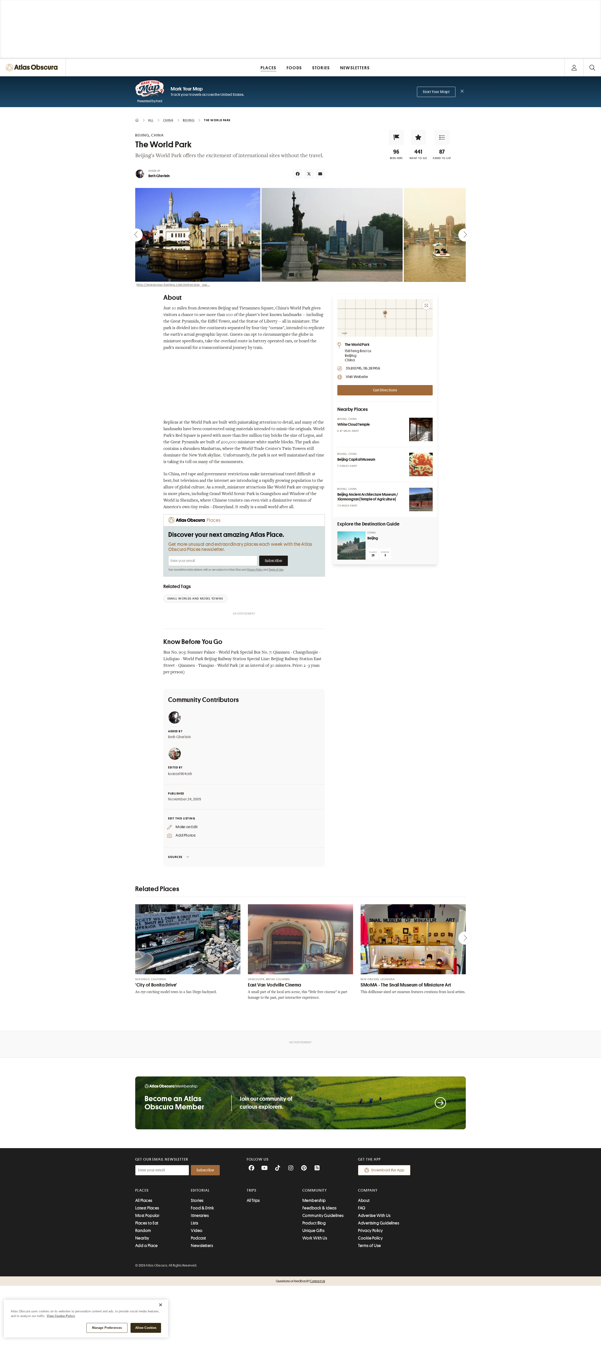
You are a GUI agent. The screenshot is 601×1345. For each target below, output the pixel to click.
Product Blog (314, 1223)
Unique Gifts (313, 1230)
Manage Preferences (107, 1327)
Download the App (388, 1170)
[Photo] (421, 429)
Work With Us (314, 1238)
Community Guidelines (322, 1215)
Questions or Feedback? (300, 1281)
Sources (175, 856)
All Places (143, 1200)
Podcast (198, 1238)
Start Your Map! (436, 92)
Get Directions (385, 390)
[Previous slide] (136, 235)
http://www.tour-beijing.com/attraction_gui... (173, 284)
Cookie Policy (370, 1238)
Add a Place (146, 1246)
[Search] (592, 67)
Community (314, 1190)
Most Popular (147, 1215)
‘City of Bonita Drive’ (156, 984)
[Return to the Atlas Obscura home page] (33, 67)
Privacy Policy (255, 569)
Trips (252, 1190)
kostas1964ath (180, 774)
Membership (314, 1200)
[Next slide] (464, 235)
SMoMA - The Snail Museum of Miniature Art (406, 984)
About (364, 1200)
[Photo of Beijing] (351, 545)
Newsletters (202, 1246)
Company (368, 1190)
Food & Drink (202, 1208)
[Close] (160, 1305)
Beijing (372, 538)
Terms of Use (276, 569)
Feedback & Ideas (319, 1208)
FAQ (361, 1208)
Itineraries (200, 1215)
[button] (396, 137)
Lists (194, 1223)
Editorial (200, 1190)
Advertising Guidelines (378, 1223)
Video (196, 1230)
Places (142, 1190)
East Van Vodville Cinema (274, 984)
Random (143, 1230)
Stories (197, 1200)
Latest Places (147, 1208)
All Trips (253, 1200)
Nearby (142, 1238)
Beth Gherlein (159, 176)
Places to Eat (146, 1223)
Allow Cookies (146, 1327)
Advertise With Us (374, 1215)
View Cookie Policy (61, 1316)
